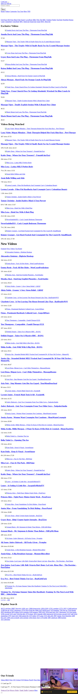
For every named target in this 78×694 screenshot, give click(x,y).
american (52, 618)
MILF (35, 20)
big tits (5, 610)
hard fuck (50, 612)
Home (3, 11)
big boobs (71, 612)
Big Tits (39, 20)
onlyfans (6, 608)
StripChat (26, 22)
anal (13, 614)
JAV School (17, 680)
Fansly (23, 20)
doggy (29, 614)
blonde (72, 610)
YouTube (59, 20)
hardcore (72, 608)
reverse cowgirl (60, 614)
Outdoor (49, 20)
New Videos (11, 249)
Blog (25, 11)
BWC (42, 22)
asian (40, 616)
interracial (48, 614)
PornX (31, 680)
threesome (61, 612)
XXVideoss (25, 680)
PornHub (66, 20)
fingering (66, 616)
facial (46, 610)
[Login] (8, 2)
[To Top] (1, 692)
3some (57, 616)
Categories (13, 11)
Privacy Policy (14, 690)
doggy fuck (34, 618)
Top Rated (18, 249)
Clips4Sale (15, 22)
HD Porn (10, 20)
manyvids (13, 616)
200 (8, 600)
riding (15, 612)
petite (43, 618)
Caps (4, 2)
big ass (63, 610)
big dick (20, 614)
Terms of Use (5, 690)
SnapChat (33, 22)
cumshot (53, 608)
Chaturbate (8, 22)
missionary (15, 610)
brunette (38, 614)
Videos (7, 11)
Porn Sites (37, 680)
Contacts (31, 690)
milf (70, 614)
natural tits (23, 616)
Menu (3, 9)
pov (24, 608)
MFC (21, 22)
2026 (44, 608)
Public (54, 20)
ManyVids (17, 20)
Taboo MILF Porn (7, 680)
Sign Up (3, 3)
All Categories (5, 619)
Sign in (9, 3)
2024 (25, 610)
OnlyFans (4, 20)
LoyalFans (29, 20)
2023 (38, 610)
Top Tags (20, 11)
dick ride (48, 616)
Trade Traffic (24, 690)
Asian (38, 22)
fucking (62, 618)
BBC (44, 20)
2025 (63, 608)
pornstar (24, 618)
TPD (28, 11)
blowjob (16, 608)
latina (32, 616)
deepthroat (6, 612)
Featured (3, 249)
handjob (54, 610)
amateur (33, 612)
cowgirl (5, 614)
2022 (41, 612)
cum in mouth (13, 618)
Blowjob (47, 22)
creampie (24, 612)
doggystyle (34, 608)
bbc (32, 610)
